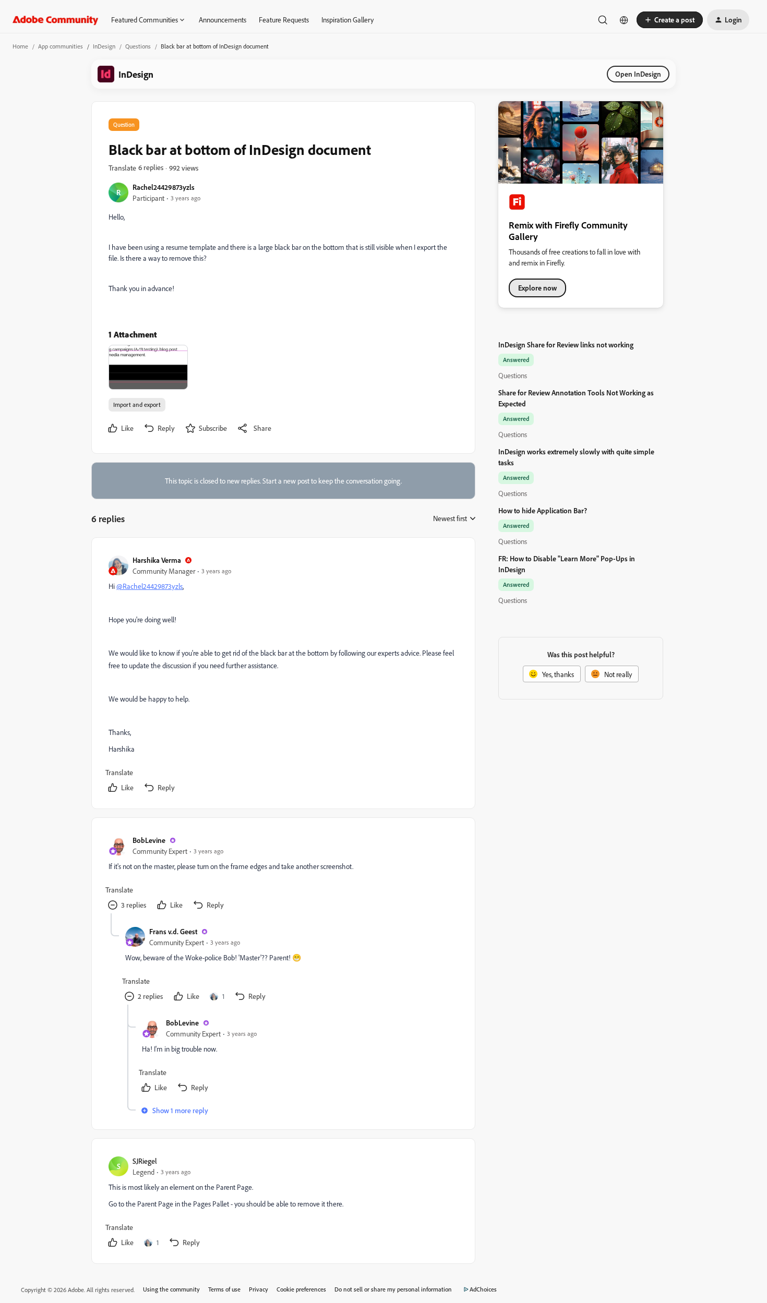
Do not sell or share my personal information (393, 1289)
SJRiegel (145, 1160)
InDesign (104, 46)
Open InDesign (638, 73)
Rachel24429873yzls (164, 187)
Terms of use (224, 1289)
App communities (60, 46)
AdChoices (483, 1289)
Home (20, 46)
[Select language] (624, 19)
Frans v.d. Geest (173, 931)
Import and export (137, 404)
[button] (670, 19)
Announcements (222, 19)
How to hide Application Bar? (542, 510)
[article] (282, 675)
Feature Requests (284, 19)
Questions (138, 46)
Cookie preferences (301, 1289)
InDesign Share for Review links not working (565, 344)
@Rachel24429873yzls (149, 586)
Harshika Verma (157, 560)
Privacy (258, 1289)
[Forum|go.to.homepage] (56, 19)
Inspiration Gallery (347, 19)
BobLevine (149, 840)
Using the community (171, 1289)
